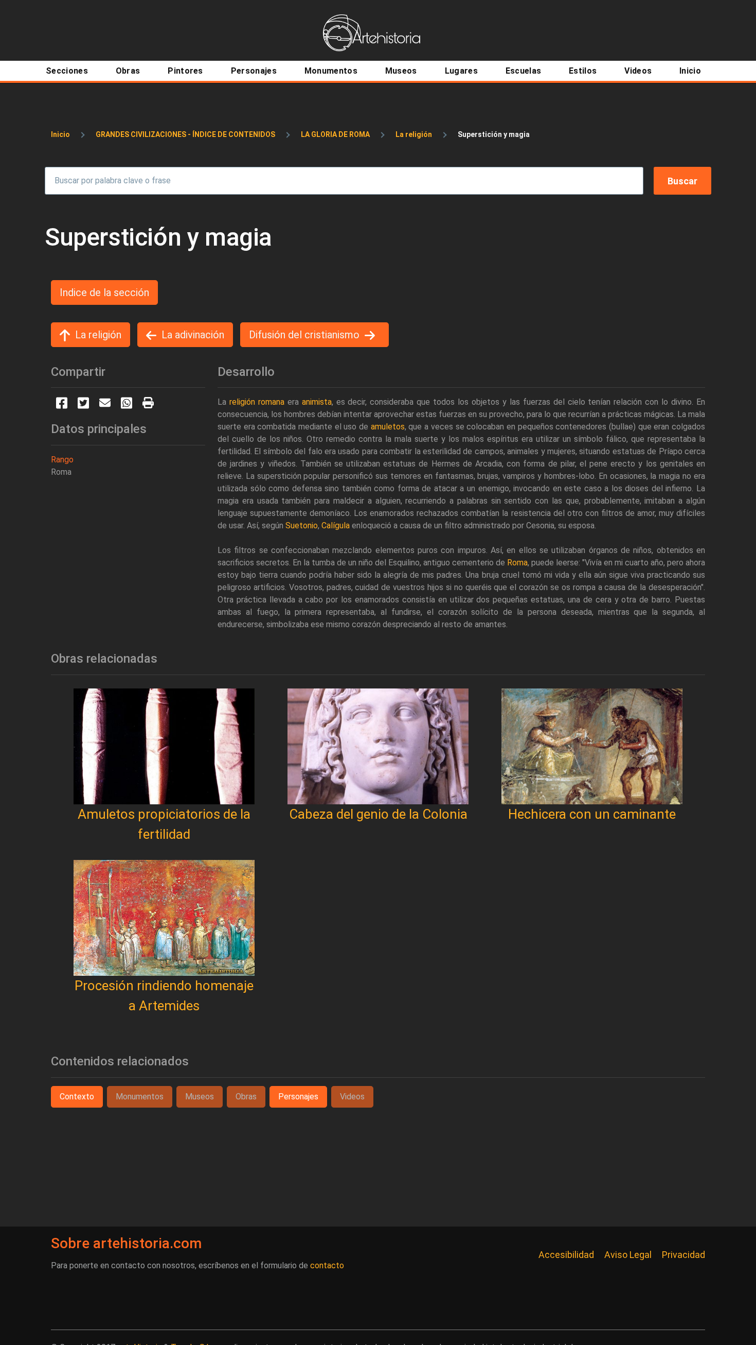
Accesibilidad (566, 1254)
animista (317, 402)
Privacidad (683, 1254)
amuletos (388, 427)
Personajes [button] (298, 1096)
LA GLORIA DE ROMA (335, 134)
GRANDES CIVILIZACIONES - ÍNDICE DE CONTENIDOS (185, 134)
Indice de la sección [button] (104, 292)
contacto (327, 1265)
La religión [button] (98, 335)
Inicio (60, 134)
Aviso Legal (628, 1254)
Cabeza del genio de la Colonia (378, 814)
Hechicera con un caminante (592, 814)
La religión (413, 134)
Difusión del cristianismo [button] (304, 335)
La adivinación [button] (192, 335)
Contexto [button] (77, 1096)
